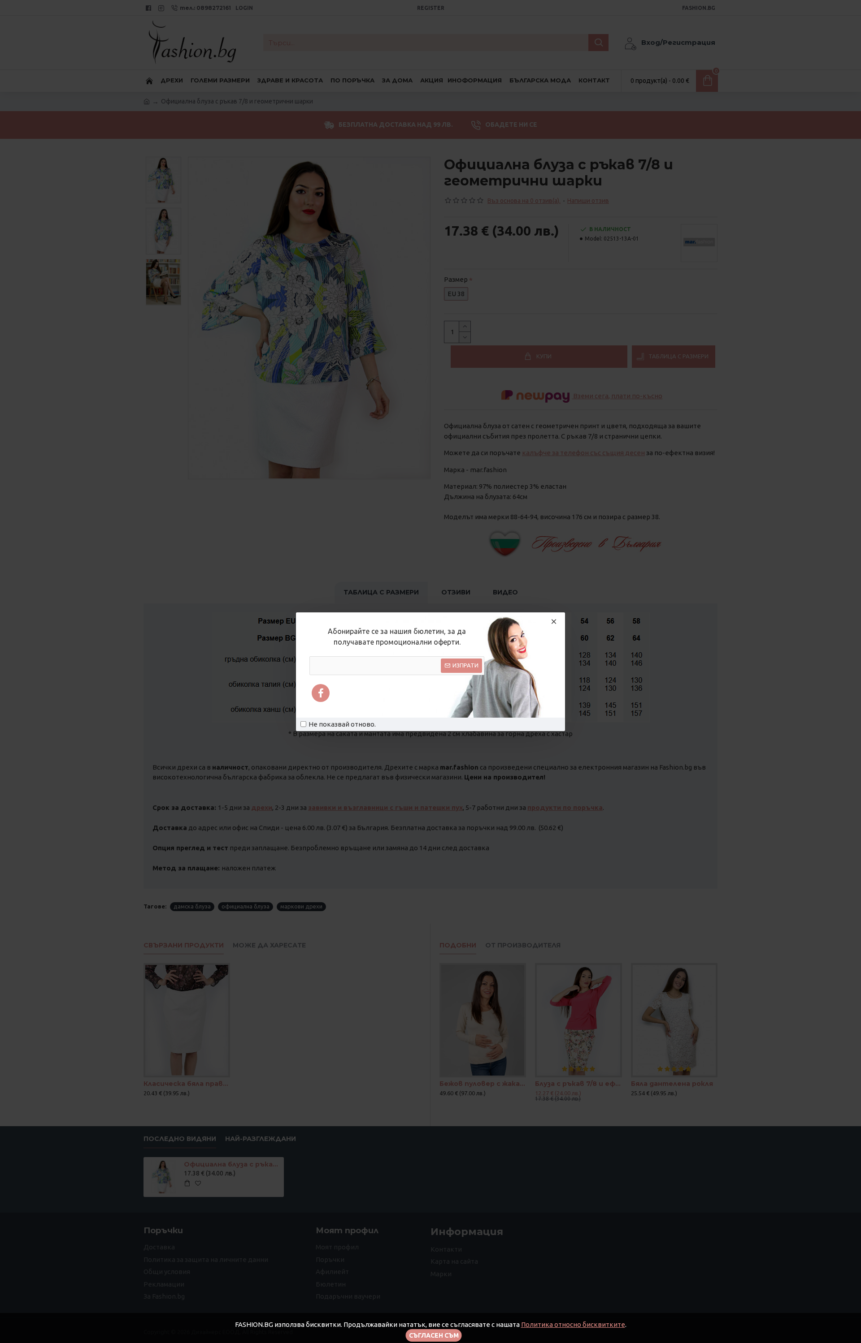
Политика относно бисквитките (573, 1324)
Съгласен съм (434, 1335)
